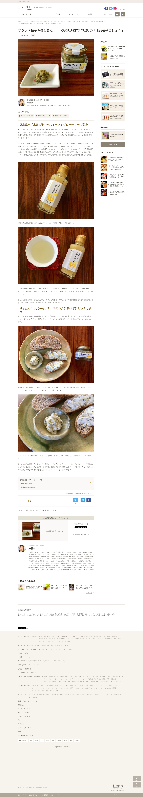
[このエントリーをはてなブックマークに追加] (83, 500)
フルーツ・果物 (53, 690)
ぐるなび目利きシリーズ (34, 795)
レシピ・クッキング (42, 614)
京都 (36, 740)
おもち (39, 664)
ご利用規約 (45, 795)
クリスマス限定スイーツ (34, 661)
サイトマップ (53, 795)
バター (108, 676)
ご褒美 (96, 636)
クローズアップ (23, 716)
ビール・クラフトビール (79, 694)
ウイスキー (46, 694)
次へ (137, 778)
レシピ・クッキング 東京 (77, 615)
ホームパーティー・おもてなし (26, 614)
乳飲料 (35, 697)
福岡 (47, 740)
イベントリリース (23, 728)
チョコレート (69, 685)
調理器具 (21, 705)
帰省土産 (53, 645)
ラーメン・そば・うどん (103, 681)
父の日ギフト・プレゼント (63, 641)
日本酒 (36, 694)
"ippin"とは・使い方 (41, 787)
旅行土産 (59, 645)
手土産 (42, 649)
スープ (87, 681)
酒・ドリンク (22, 695)
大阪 (71, 740)
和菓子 (72, 688)
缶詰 (60, 681)
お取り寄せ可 (22, 740)
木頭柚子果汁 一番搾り (61, 115)
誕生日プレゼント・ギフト (51, 636)
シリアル (85, 676)
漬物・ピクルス (69, 676)
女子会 (53, 649)
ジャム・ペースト (100, 676)
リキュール (96, 694)
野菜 (108, 679)
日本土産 (66, 645)
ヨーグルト (78, 676)
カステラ (65, 688)
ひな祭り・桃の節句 (24, 669)
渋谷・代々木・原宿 (31, 510)
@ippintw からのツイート (63, 747)
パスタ (65, 679)
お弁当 (64, 681)
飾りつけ (58, 649)
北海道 (59, 740)
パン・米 (91, 676)
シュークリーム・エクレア (92, 685)
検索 (123, 14)
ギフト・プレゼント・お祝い (93, 614)
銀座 (65, 740)
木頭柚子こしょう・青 (44, 115)
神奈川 (77, 740)
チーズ (45, 679)
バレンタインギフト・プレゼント (94, 638)
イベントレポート (23, 712)
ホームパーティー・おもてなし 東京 (28, 615)
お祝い (41, 636)
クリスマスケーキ (48, 661)
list (75, 503)
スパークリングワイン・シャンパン (61, 694)
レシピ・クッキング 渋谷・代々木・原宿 (97, 615)
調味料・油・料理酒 (77, 614)
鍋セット (55, 681)
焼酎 (40, 694)
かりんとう (108, 688)
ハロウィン (21, 657)
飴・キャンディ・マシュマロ (40, 690)
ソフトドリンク (105, 694)
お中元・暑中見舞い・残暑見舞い (108, 636)
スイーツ (30, 657)
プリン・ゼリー (79, 685)
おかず (71, 679)
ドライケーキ (58, 688)
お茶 (30, 697)
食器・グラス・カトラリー (26, 701)
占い (19, 720)
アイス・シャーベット (97, 688)
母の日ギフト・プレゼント (46, 641)
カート (117, 14)
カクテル (89, 694)
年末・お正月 (22, 665)
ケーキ (34, 685)
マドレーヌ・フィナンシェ (45, 688)
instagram (115, 8)
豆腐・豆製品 (47, 681)
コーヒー (116, 694)
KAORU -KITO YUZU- (27, 115)
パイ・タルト (41, 685)
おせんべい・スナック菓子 (82, 688)
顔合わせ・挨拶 (45, 645)
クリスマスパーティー (60, 661)
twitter (111, 8)
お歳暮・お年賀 (79, 638)
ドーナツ (34, 688)
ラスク (103, 685)
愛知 (53, 740)
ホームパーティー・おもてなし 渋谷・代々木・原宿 (54, 615)
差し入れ (37, 645)
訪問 (32, 645)
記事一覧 (89, 593)
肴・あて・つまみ (116, 681)
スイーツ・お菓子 (23, 685)
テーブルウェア (23, 709)
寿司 (69, 681)
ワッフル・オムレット (112, 685)
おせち (31, 664)
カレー (93, 681)
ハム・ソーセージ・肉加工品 (85, 679)
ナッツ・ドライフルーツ (55, 679)
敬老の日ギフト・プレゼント (47, 638)
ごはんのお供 (60, 676)
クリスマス (21, 661)
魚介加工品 (102, 679)
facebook (106, 8)
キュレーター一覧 (23, 787)
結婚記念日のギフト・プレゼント (70, 636)
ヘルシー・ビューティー (26, 653)
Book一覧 (32, 787)
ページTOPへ (137, 792)
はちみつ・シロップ (117, 676)
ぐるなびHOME (22, 795)
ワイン (31, 694)
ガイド (20, 724)
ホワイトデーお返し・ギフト (113, 638)
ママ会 (48, 649)
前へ (137, 784)
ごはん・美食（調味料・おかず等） (60, 614)
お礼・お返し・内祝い (109, 614)
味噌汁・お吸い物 (77, 681)
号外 (19, 731)
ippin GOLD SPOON (24, 735)
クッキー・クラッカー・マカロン (55, 685)
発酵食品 (113, 679)
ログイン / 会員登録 (106, 14)
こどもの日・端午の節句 (26, 672)
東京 (20, 510)
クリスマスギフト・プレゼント (65, 638)
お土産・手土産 (23, 645)
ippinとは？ (122, 9)
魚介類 (96, 679)
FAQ (59, 795)
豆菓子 (114, 688)
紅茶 (121, 694)
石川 (42, 740)
